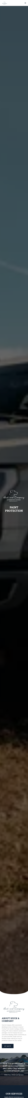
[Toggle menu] (25, 3)
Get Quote (7, 1046)
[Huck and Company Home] (4, 3)
